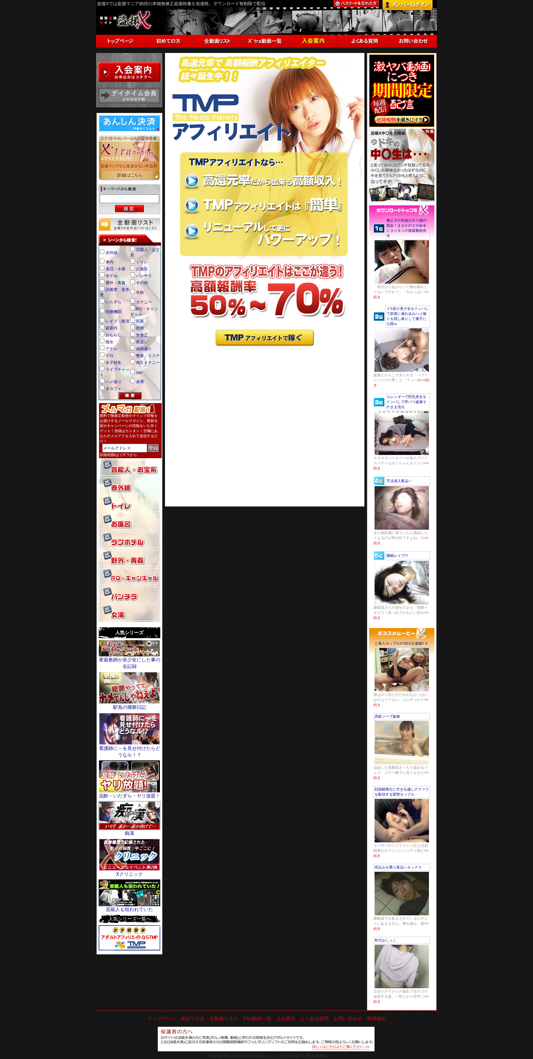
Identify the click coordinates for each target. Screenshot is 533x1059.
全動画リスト (224, 1018)
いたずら (113, 302)
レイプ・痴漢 (117, 321)
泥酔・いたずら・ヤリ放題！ (129, 796)
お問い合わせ (348, 1018)
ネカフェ (113, 388)
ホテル (111, 276)
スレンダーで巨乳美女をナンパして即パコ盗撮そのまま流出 (406, 402)
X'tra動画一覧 (257, 1018)
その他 (142, 282)
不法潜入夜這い (399, 481)
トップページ (162, 1018)
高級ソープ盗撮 (387, 716)
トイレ (142, 262)
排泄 (140, 328)
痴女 (109, 342)
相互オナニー (148, 362)
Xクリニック (129, 874)
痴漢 (129, 833)
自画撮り (144, 348)
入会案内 (285, 1018)
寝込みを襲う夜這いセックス (398, 867)
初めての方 (192, 1018)
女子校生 (113, 362)
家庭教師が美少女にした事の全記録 (129, 663)
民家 (140, 321)
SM (139, 372)
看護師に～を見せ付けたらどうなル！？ (129, 752)
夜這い (142, 342)
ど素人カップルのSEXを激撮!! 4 (401, 643)
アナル (111, 348)
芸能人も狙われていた (129, 909)
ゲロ (109, 355)
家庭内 (111, 328)
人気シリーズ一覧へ (129, 919)
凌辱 (140, 381)
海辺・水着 (115, 269)
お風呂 (142, 269)
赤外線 (111, 252)
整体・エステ (148, 355)
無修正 (142, 335)
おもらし (113, 335)
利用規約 (376, 1018)
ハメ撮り (113, 381)
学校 (140, 292)
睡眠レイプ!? (397, 556)
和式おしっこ (385, 940)
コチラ (124, 455)
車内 (109, 262)
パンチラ (144, 276)
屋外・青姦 (115, 282)
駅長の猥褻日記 (129, 707)
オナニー (144, 302)
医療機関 (113, 311)
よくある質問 (314, 1018)
